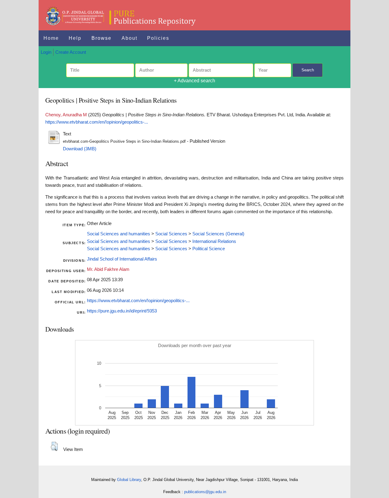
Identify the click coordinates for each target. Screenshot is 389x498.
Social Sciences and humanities (118, 233)
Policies (158, 38)
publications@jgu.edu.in (205, 491)
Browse (101, 38)
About (129, 38)
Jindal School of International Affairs (122, 259)
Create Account (70, 52)
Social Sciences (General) (218, 233)
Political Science (208, 248)
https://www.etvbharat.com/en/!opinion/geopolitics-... (96, 122)
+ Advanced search (194, 80)
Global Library (129, 479)
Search (307, 70)
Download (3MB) (79, 148)
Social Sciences (171, 233)
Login (46, 52)
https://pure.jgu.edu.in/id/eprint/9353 (122, 311)
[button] (54, 446)
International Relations (214, 241)
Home (51, 38)
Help (75, 38)
